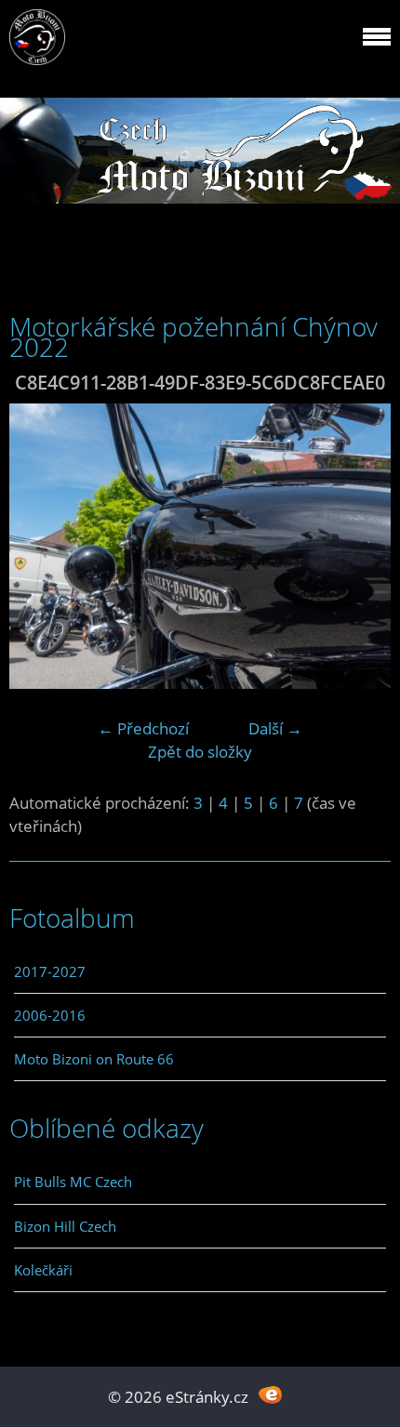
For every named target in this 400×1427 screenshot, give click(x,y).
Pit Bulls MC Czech (73, 1181)
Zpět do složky (200, 751)
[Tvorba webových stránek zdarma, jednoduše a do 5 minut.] (270, 1395)
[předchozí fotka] (39, 546)
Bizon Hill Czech (65, 1226)
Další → (275, 728)
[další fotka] (360, 546)
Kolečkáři (43, 1270)
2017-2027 (50, 971)
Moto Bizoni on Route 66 (94, 1059)
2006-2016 (50, 1015)
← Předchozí (143, 728)
